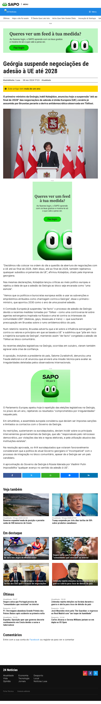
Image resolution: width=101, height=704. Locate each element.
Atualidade (46, 80)
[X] (95, 673)
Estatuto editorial (23, 691)
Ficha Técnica (8, 691)
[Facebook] (90, 673)
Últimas (8, 594)
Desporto (6, 608)
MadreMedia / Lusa (11, 80)
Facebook (34, 639)
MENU (25, 4)
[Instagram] (85, 673)
